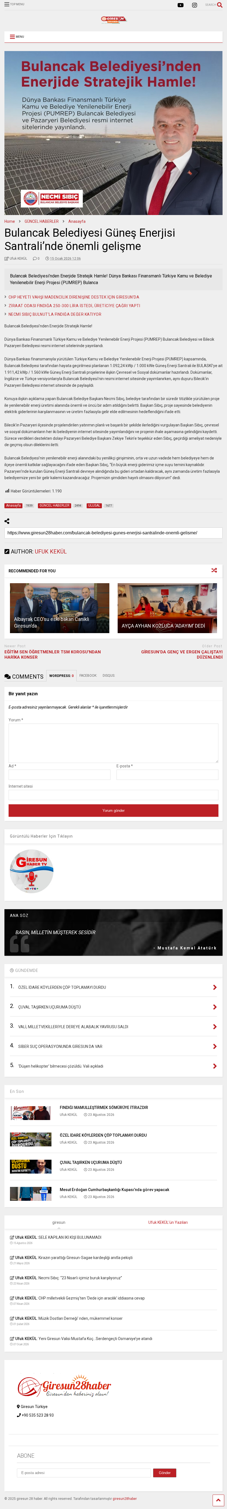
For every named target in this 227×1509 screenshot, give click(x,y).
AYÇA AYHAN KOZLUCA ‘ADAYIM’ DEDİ (163, 626)
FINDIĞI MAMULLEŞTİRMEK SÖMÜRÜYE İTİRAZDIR (104, 1107)
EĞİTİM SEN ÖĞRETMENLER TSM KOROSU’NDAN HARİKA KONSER (52, 654)
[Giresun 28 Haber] (113, 21)
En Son (17, 1091)
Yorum (16, 720)
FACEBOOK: (88, 676)
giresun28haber (125, 1499)
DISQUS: (109, 676)
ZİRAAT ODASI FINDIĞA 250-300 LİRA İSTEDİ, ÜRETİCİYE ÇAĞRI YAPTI (74, 306)
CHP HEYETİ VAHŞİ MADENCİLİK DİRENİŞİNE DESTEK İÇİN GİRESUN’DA (74, 297)
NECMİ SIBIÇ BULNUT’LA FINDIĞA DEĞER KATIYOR (55, 314)
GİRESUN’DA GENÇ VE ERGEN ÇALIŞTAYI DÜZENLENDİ (182, 654)
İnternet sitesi (21, 786)
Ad (12, 766)
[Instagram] (194, 5)
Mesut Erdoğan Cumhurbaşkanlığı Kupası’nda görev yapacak (114, 1189)
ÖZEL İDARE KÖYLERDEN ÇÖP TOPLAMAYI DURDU (103, 1135)
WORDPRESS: (61, 676)
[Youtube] (180, 5)
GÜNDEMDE (26, 970)
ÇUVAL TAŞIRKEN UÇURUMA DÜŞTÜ (91, 1162)
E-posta (125, 766)
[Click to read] (59, 608)
